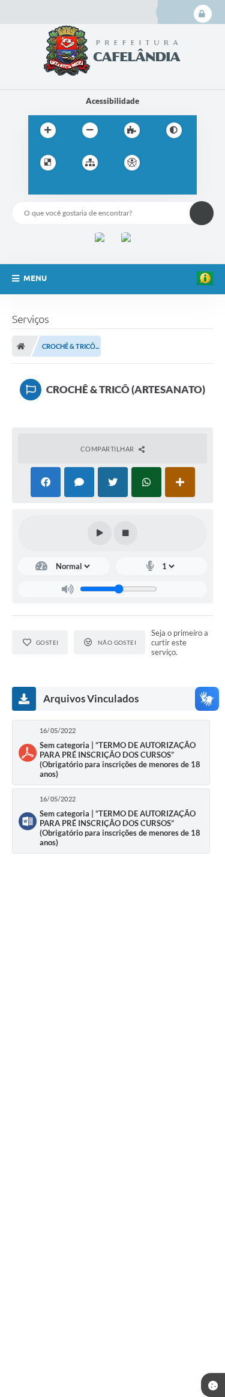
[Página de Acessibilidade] (132, 163)
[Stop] (125, 533)
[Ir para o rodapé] (93, 187)
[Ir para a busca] (67, 187)
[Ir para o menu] (40, 187)
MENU (35, 278)
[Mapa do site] (90, 163)
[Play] (100, 533)
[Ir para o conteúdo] (166, 162)
